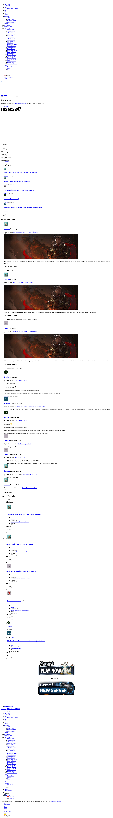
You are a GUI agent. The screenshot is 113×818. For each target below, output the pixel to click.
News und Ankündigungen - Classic (20, 578)
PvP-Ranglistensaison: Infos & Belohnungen (19, 190)
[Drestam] (6, 225)
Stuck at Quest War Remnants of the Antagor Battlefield (23, 207)
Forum (5, 807)
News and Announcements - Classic (20, 552)
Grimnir (5, 193)
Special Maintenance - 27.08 (29, 488)
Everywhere (4, 95)
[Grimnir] (6, 325)
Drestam (6, 176)
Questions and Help (16, 648)
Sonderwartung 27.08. (21, 457)
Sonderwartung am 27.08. (24, 444)
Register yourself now (21, 103)
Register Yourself (5, 106)
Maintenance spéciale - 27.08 (29, 474)
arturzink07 (7, 161)
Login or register (8, 77)
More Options (7, 811)
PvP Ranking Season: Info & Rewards (17, 181)
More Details (54, 801)
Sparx (12, 607)
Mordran (6, 211)
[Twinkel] (6, 374)
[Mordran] (6, 400)
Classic (12, 637)
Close (59, 801)
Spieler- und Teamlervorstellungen (20, 610)
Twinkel (6, 202)
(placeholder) (10, 785)
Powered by (10, 709)
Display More (8, 492)
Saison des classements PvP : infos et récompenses (20, 173)
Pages (5, 808)
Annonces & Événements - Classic (20, 522)
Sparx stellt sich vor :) (11, 199)
